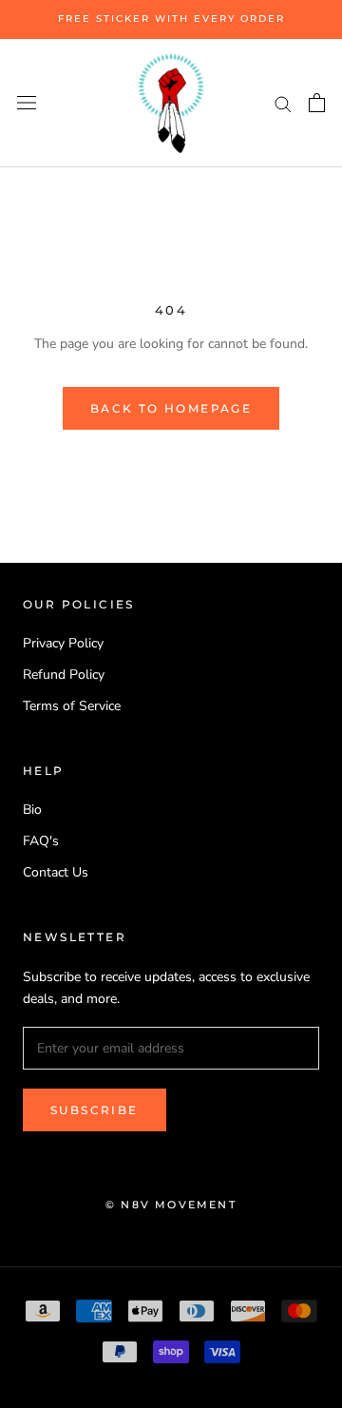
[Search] (283, 103)
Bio (32, 809)
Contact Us (55, 872)
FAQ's (41, 841)
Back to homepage (171, 408)
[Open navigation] (26, 103)
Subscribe (94, 1110)
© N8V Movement (171, 1204)
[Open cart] (317, 102)
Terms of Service (72, 706)
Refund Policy (63, 674)
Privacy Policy (63, 643)
